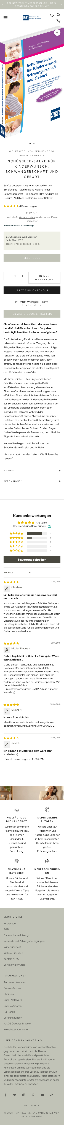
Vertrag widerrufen (14, 964)
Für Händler (10, 1011)
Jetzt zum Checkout (32, 290)
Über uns (9, 994)
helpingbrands (32, 1116)
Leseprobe (32, 257)
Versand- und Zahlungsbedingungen (24, 941)
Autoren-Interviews (15, 982)
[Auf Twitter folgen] (14, 1095)
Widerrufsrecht (12, 947)
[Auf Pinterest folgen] (33, 1095)
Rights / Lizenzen (13, 953)
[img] (11, 582)
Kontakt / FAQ (11, 958)
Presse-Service (12, 988)
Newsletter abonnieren (16, 1029)
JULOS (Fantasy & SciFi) (17, 1023)
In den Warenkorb (44, 277)
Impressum (10, 923)
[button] (11, 206)
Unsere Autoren (13, 1006)
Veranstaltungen (13, 1017)
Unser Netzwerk (13, 1000)
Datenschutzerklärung (16, 935)
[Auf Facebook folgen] (5, 1095)
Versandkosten (27, 217)
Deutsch (30, 1105)
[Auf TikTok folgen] (51, 1095)
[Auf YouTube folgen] (42, 1095)
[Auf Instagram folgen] (24, 1095)
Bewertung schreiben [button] (32, 559)
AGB (6, 929)
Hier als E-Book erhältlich (32, 313)
